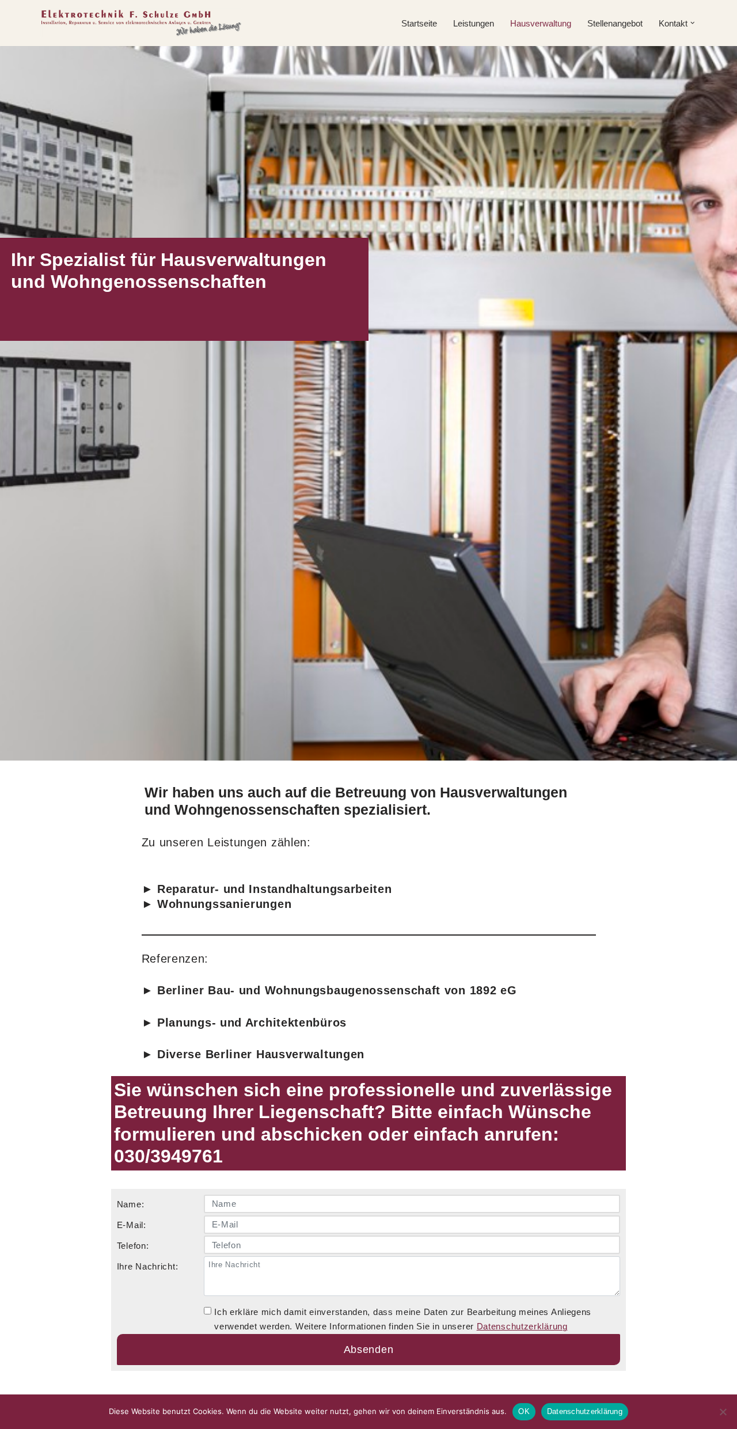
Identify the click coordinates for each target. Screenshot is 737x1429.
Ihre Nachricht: (147, 1266)
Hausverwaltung (540, 23)
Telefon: (133, 1246)
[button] (692, 23)
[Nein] (722, 1411)
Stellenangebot (615, 23)
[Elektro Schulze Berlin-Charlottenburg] (141, 23)
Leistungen (473, 23)
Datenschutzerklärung (522, 1326)
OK (524, 1411)
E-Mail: (131, 1225)
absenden (369, 1349)
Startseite (419, 23)
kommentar (118, 1303)
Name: (131, 1204)
